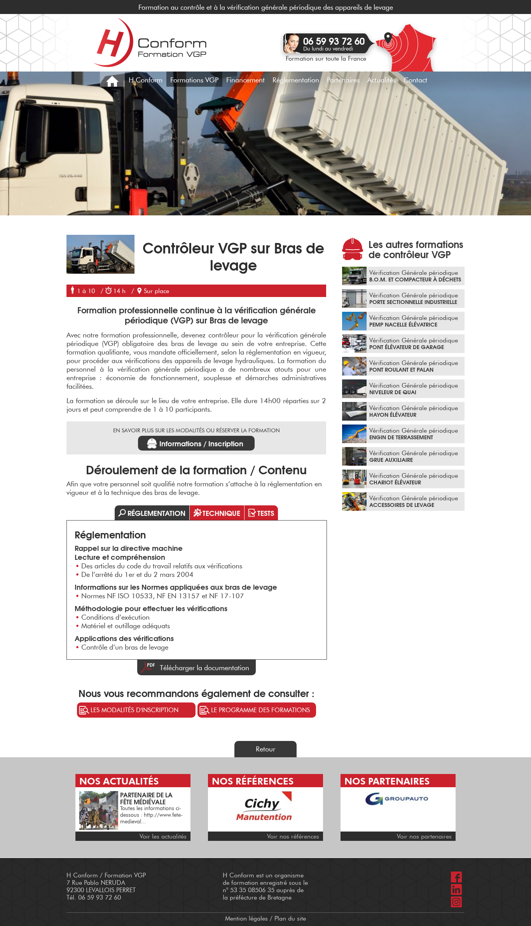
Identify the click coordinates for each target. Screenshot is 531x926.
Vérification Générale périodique (415, 276)
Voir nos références (293, 836)
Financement (245, 80)
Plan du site (290, 918)
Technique (221, 512)
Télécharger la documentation (204, 668)
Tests (265, 512)
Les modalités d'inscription (134, 710)
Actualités (381, 80)
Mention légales (246, 918)
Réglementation (295, 80)
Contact (415, 80)
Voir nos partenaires (424, 836)
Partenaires (343, 80)
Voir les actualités (163, 836)
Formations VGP (194, 80)
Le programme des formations (260, 710)
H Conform (145, 80)
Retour (265, 749)
